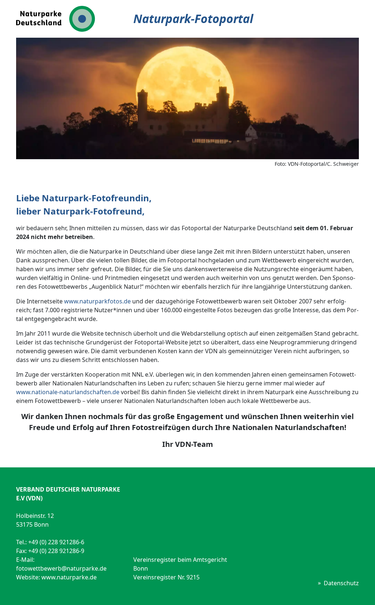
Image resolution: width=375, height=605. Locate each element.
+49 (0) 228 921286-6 (56, 542)
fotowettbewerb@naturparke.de (61, 568)
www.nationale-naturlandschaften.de (67, 392)
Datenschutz (341, 583)
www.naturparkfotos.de (97, 301)
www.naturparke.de (69, 577)
